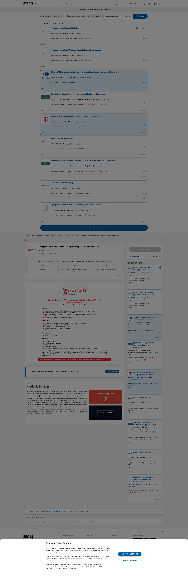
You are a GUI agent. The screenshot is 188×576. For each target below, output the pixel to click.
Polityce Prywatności (56, 561)
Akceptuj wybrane (129, 561)
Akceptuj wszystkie (130, 554)
